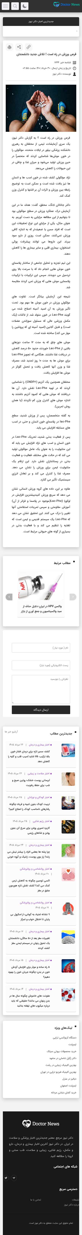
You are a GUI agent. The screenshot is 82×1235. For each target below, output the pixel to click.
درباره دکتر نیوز (71, 1205)
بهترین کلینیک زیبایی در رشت (61, 1065)
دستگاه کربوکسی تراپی (64, 1038)
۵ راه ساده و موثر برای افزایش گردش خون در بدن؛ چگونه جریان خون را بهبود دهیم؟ (29, 972)
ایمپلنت (72, 1045)
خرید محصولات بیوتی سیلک (61, 1051)
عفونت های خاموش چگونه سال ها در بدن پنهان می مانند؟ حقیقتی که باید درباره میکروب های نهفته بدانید (30, 1001)
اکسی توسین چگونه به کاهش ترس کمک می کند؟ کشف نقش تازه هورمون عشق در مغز (29, 886)
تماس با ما (35, 1200)
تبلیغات (75, 1200)
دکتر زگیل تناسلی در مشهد (62, 1058)
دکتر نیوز (39, 1223)
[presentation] (73, 597)
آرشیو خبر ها (11, 732)
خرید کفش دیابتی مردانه (63, 1093)
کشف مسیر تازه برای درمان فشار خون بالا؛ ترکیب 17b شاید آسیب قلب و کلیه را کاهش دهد (29, 757)
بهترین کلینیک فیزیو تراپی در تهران (58, 1072)
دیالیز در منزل (69, 1079)
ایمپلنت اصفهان (68, 1086)
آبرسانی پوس (70, 31)
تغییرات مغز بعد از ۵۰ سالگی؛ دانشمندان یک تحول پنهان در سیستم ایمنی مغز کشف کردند (29, 943)
